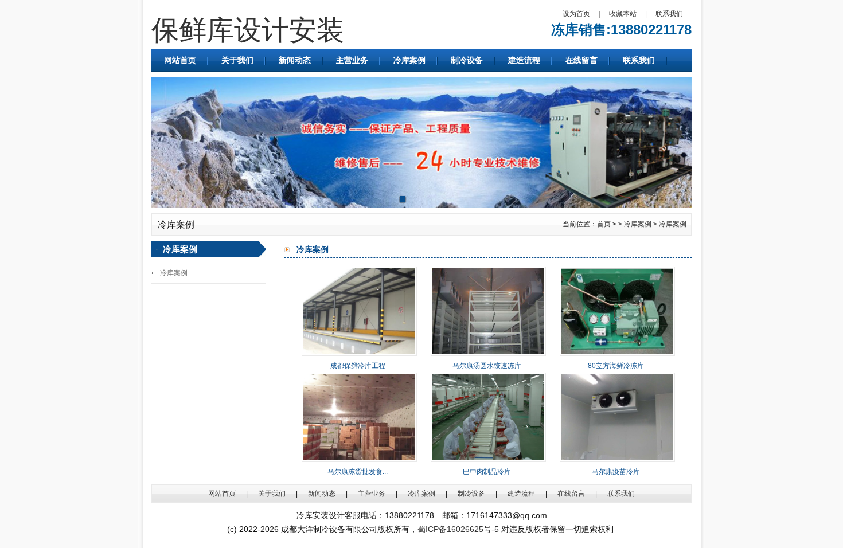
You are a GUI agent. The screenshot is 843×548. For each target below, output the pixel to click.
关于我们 (237, 60)
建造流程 (524, 60)
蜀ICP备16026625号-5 (458, 529)
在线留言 (581, 60)
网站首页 (180, 60)
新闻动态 (295, 60)
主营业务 (352, 60)
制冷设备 (467, 60)
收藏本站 (623, 14)
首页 (604, 224)
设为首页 (576, 14)
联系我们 (669, 14)
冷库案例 (409, 60)
